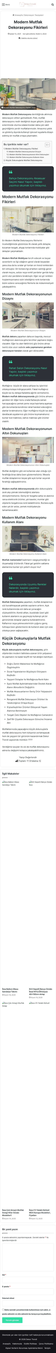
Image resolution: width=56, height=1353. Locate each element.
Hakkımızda (17, 1344)
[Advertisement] (28, 57)
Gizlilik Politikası (30, 1344)
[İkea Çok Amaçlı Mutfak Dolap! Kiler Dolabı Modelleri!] (14, 1104)
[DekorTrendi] (28, 4)
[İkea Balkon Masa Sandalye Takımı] (14, 883)
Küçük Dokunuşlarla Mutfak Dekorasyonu (24, 160)
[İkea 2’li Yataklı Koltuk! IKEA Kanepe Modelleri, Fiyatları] (41, 1104)
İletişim (47, 1348)
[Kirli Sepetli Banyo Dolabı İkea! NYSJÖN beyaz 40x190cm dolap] (41, 883)
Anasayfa (18, 15)
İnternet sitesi (8, 1298)
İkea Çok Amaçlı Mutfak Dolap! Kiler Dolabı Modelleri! (13, 1212)
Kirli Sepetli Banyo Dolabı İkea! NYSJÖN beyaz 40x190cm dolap (40, 991)
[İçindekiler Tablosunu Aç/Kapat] (46, 144)
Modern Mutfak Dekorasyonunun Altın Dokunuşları (29, 154)
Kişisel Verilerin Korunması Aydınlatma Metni (24, 1348)
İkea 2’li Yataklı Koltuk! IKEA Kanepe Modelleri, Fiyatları (40, 1212)
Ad (4, 1275)
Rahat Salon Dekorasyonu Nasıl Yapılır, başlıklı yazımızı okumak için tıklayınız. (28, 372)
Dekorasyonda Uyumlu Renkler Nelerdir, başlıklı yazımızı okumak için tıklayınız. (27, 588)
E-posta (6, 1286)
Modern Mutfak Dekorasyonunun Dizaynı (25, 152)
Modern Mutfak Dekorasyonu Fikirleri (21, 149)
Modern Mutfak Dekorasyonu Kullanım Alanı (27, 157)
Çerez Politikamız (46, 1344)
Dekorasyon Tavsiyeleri (33, 15)
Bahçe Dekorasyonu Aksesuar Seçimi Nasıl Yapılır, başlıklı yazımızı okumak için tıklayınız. (27, 182)
